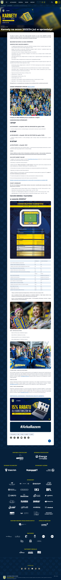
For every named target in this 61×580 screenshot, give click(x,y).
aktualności (13, 434)
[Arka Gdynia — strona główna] (2, 2)
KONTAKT (32, 2)
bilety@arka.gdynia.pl (25, 376)
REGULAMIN (31, 86)
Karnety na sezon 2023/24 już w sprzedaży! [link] (20, 5)
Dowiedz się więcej (10, 577)
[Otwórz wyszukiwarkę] (52, 2)
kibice (22, 434)
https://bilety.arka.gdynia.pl (33, 159)
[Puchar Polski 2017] (40, 2)
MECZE (26, 2)
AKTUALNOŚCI (13, 2)
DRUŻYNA (21, 2)
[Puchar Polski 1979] (38, 2)
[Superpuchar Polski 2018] (44, 2)
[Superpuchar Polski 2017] (42, 2)
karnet (31, 434)
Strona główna (3, 5)
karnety (26, 434)
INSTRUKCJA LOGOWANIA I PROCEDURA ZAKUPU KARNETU (27, 396)
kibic (18, 434)
